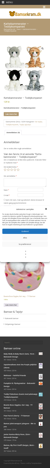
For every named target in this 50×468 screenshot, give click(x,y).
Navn (6, 190)
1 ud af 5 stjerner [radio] (5, 169)
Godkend (25, 231)
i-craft (27, 463)
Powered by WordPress (12, 463)
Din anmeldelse (10, 176)
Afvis (25, 238)
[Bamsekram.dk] (25, 13)
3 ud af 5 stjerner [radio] (11, 169)
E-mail (7, 195)
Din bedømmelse (11, 167)
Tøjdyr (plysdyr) (25, 124)
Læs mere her (11, 114)
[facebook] (44, 7)
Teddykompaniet (12, 124)
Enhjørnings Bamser (12, 324)
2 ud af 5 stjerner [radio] (8, 169)
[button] (46, 209)
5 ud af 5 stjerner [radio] (18, 169)
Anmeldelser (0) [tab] (13, 132)
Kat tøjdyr (38, 122)
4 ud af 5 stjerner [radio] (14, 169)
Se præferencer (25, 244)
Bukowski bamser (11, 318)
